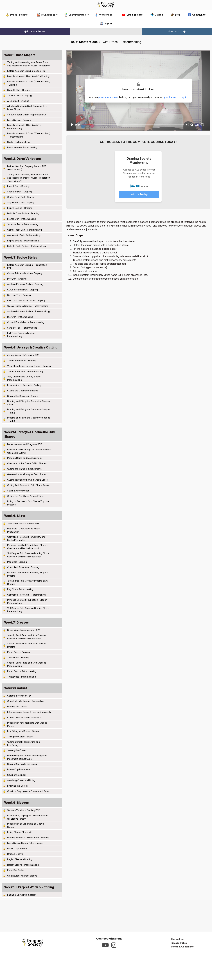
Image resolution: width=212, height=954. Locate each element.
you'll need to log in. (176, 97)
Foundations (48, 14)
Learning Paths (77, 14)
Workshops (106, 14)
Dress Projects (18, 14)
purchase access (108, 97)
